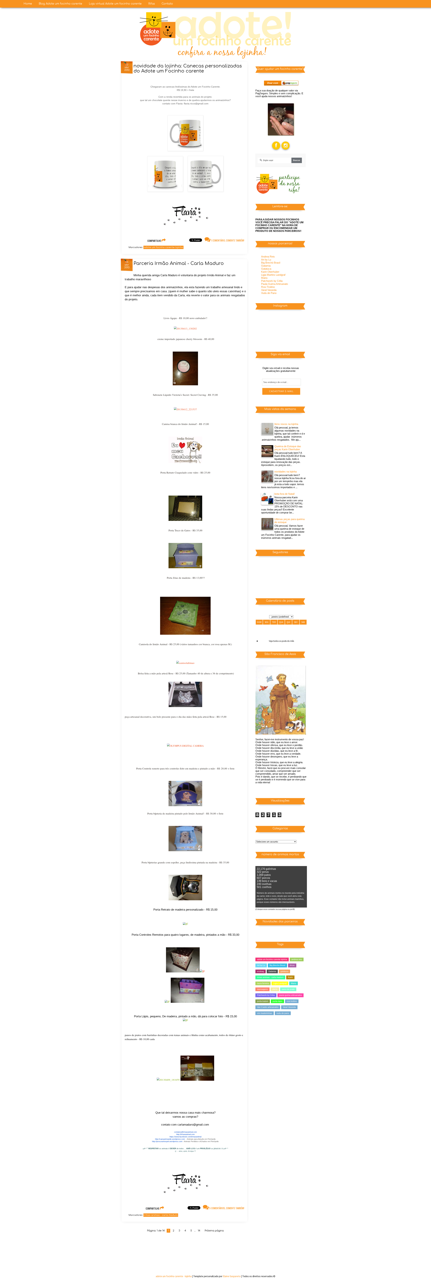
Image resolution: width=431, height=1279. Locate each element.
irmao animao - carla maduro (161, 1215)
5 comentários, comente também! (226, 1208)
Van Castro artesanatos (267, 1007)
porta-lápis (277, 1001)
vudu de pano (282, 1013)
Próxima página (214, 1230)
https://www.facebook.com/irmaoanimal (185, 1137)
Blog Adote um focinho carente (60, 3)
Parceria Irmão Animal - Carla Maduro (179, 263)
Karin (290, 977)
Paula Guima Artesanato (274, 283)
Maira (264, 277)
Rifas (151, 3)
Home (28, 3)
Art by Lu (266, 259)
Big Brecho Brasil (277, 965)
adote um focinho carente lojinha (163, 247)
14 (199, 1230)
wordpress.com (176, 1141)
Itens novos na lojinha (286, 424)
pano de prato (288, 989)
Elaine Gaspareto (232, 1276)
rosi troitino (292, 1001)
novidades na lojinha (285, 471)
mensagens (262, 989)
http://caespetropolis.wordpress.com (170, 1139)
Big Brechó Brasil (270, 262)
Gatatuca (266, 268)
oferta (274, 989)
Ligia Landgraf (280, 983)
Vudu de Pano (268, 293)
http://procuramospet (160, 1141)
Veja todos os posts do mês (281, 641)
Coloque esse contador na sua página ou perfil (275, 909)
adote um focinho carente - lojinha (174, 1276)
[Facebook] (276, 141)
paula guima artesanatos (290, 995)
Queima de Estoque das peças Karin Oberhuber (287, 448)
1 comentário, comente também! (227, 240)
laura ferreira (263, 983)
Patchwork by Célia (272, 280)
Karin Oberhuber (270, 271)
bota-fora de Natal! (284, 493)
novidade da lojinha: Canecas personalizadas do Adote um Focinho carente (188, 68)
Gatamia (266, 265)
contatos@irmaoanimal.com (185, 1132)
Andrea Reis (268, 256)
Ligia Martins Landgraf (273, 274)
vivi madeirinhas (264, 1013)
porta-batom (262, 1001)
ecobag (260, 971)
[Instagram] (285, 141)
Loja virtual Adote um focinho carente (115, 3)
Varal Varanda (268, 290)
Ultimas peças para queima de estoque (289, 521)
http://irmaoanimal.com (185, 1134)
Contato (167, 3)
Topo (422, 1273)
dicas (292, 965)
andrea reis (296, 959)
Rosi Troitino (268, 286)
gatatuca (284, 971)
